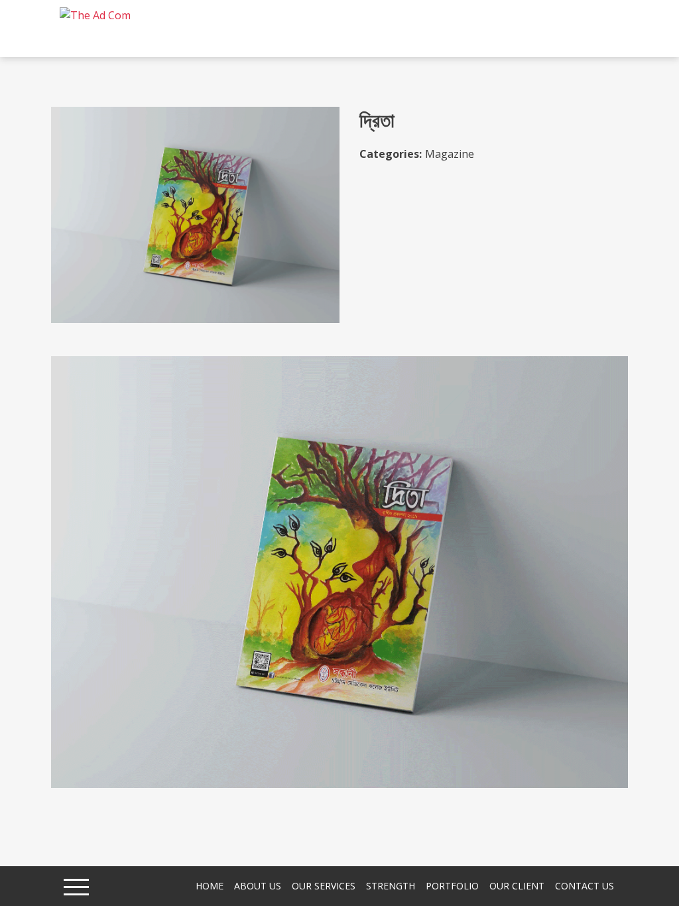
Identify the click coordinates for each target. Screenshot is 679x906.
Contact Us (584, 885)
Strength (390, 885)
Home (209, 885)
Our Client (516, 885)
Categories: (390, 154)
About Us (257, 885)
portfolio (452, 885)
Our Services (323, 885)
